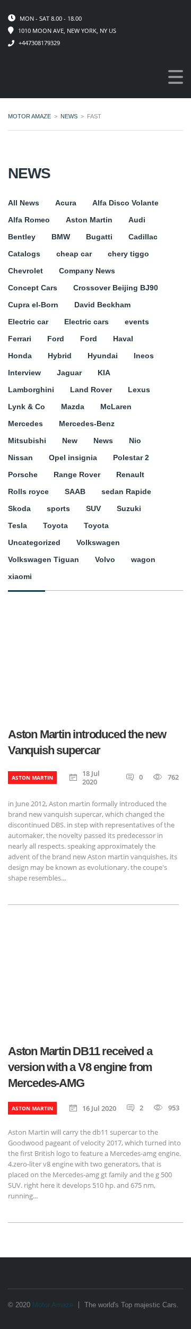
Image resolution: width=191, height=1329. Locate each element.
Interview (24, 372)
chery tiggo (128, 253)
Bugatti (99, 236)
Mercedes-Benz (87, 423)
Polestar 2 (131, 457)
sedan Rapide (126, 491)
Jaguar (69, 372)
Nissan (20, 457)
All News (23, 203)
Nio (135, 440)
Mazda (72, 406)
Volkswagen (98, 542)
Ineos (144, 355)
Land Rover (91, 389)
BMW (60, 236)
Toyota (55, 525)
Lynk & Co (26, 406)
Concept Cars (32, 287)
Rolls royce (28, 491)
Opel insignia (73, 457)
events (137, 321)
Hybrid (60, 355)
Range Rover (77, 474)
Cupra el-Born (33, 304)
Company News (87, 270)
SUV (93, 508)
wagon (143, 559)
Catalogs (24, 253)
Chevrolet (25, 270)
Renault (130, 474)
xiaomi (20, 576)
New (69, 440)
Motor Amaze (52, 1305)
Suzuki (129, 508)
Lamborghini (31, 389)
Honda (20, 355)
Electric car (28, 321)
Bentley (22, 236)
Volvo (105, 559)
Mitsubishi (27, 440)
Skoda (19, 508)
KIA (104, 372)
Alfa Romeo (29, 219)
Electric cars (86, 321)
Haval (123, 338)
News (103, 440)
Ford (55, 338)
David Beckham (102, 304)
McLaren (116, 406)
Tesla (17, 525)
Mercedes (25, 423)
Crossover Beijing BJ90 (115, 287)
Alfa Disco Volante (125, 203)
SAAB (75, 491)
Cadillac (143, 236)
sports (58, 508)
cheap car (74, 253)
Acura (65, 203)
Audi (136, 219)
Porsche (23, 474)
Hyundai (103, 355)
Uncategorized (34, 542)
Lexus (139, 389)
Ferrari (19, 338)
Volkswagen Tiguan (43, 559)
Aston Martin (89, 219)
